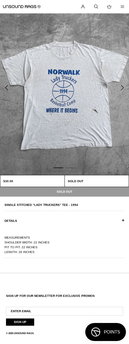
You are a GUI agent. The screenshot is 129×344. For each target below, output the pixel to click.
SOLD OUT (75, 181)
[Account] (82, 6)
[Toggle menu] (122, 6)
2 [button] (70, 167)
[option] (64, 94)
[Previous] (6, 87)
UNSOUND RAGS (24, 333)
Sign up (20, 322)
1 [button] (58, 167)
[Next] (122, 87)
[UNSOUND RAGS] (21, 6)
